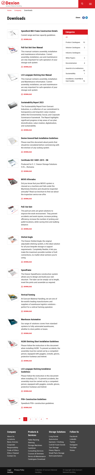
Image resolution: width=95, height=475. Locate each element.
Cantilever (32, 448)
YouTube (73, 447)
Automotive (53, 439)
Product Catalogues (75, 42)
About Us (10, 436)
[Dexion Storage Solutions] (11, 4)
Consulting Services (35, 451)
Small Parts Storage (56, 453)
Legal (9, 470)
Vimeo (72, 450)
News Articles (12, 442)
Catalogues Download (36, 459)
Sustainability (75, 73)
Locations (11, 439)
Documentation (75, 63)
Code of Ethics (13, 450)
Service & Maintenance (37, 456)
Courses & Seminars (36, 453)
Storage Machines (35, 445)
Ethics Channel (13, 453)
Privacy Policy (19, 470)
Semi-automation (55, 456)
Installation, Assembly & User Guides (75, 80)
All (66, 37)
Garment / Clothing (56, 442)
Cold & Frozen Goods (57, 445)
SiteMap (10, 472)
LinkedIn (73, 439)
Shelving (31, 442)
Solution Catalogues (75, 47)
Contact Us (11, 456)
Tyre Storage (54, 447)
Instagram (74, 445)
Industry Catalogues (73, 53)
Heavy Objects (54, 450)
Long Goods (53, 436)
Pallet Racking (33, 440)
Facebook (73, 436)
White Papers (75, 58)
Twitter (72, 442)
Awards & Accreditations (75, 69)
